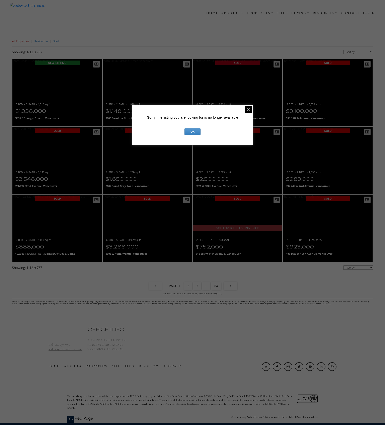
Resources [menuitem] (323, 13)
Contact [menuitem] (350, 13)
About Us (72, 366)
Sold (56, 41)
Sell (116, 366)
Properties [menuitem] (258, 13)
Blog (129, 366)
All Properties (20, 41)
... (206, 286)
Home (54, 366)
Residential (41, 41)
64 (216, 286)
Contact (172, 366)
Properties (96, 366)
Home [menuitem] (212, 13)
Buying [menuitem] (298, 13)
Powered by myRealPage (307, 417)
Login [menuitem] (369, 13)
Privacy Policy (288, 417)
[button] (266, 366)
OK (192, 131)
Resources (149, 366)
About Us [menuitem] (231, 13)
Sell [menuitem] (281, 13)
